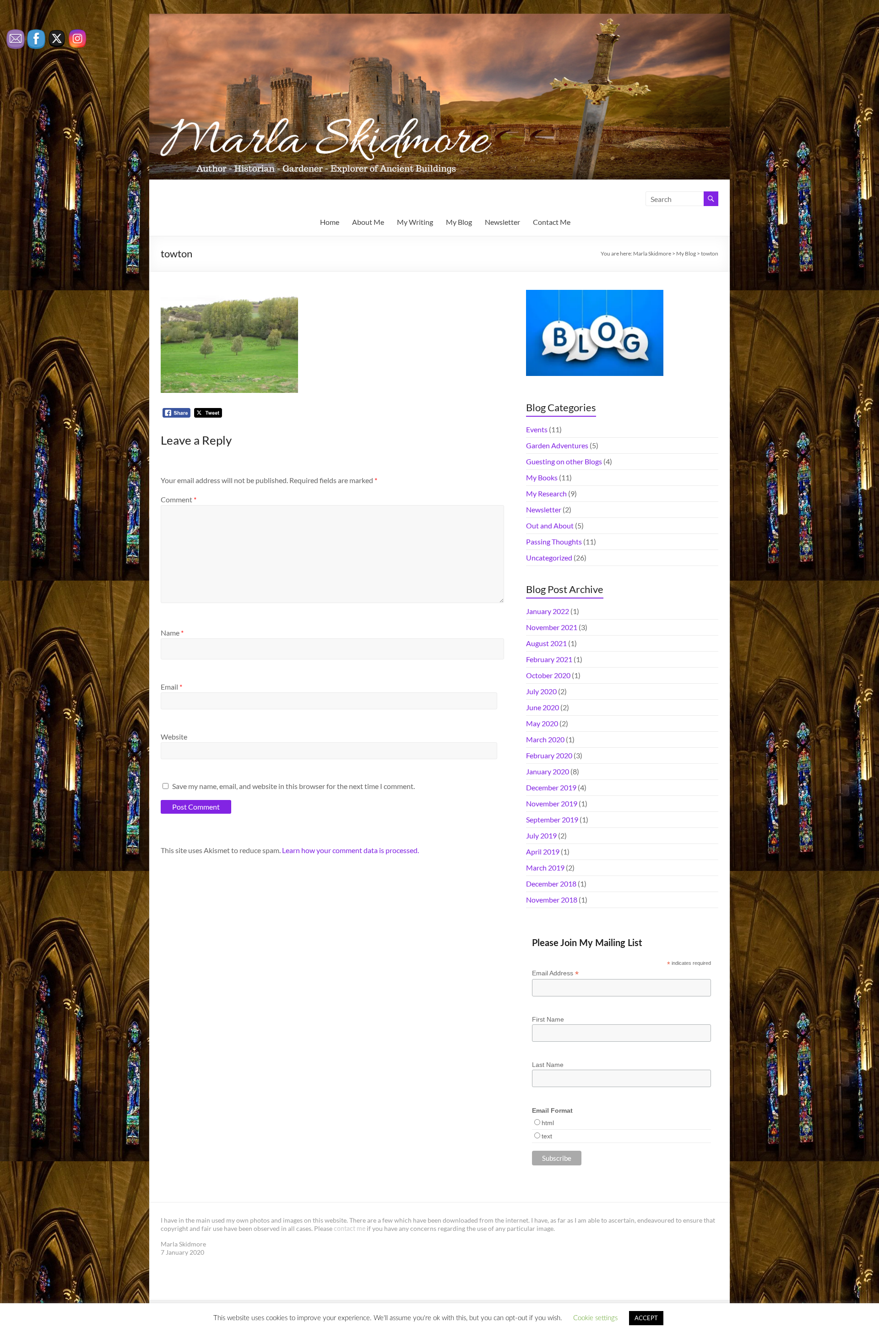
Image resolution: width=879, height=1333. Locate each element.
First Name (548, 1019)
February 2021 (549, 659)
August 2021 (546, 643)
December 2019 (551, 787)
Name (172, 632)
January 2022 (547, 611)
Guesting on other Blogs (564, 461)
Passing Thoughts (554, 541)
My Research (546, 493)
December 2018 (551, 883)
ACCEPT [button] (646, 1318)
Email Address (555, 973)
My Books (542, 477)
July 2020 (541, 691)
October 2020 (548, 675)
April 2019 (542, 851)
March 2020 (545, 739)
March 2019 (545, 867)
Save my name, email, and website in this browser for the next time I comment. (293, 786)
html (548, 1122)
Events (537, 429)
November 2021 (551, 627)
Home (329, 222)
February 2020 (549, 755)
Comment (178, 499)
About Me (368, 222)
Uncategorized (549, 557)
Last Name (548, 1064)
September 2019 (552, 819)
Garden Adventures (557, 445)
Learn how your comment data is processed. (350, 850)
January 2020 (547, 771)
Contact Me (551, 222)
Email (171, 686)
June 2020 (542, 707)
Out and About (550, 525)
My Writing (415, 222)
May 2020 (542, 723)
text (547, 1136)
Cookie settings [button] (595, 1318)
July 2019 (541, 835)
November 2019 (551, 803)
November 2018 (551, 899)
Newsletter (502, 222)
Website (174, 736)
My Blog (459, 222)
